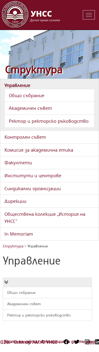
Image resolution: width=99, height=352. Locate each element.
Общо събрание (26, 95)
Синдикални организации (32, 188)
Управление (17, 85)
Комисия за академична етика (38, 150)
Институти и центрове (32, 175)
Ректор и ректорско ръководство (49, 121)
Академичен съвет (30, 108)
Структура (34, 69)
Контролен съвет (25, 137)
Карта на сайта (21, 341)
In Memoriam (18, 234)
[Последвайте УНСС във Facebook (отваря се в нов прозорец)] (66, 341)
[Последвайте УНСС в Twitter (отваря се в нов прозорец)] (76, 341)
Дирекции (15, 201)
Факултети (18, 162)
